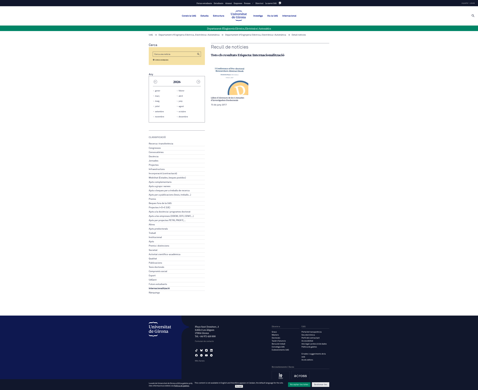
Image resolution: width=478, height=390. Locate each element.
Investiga (258, 16)
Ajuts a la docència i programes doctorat (169, 212)
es (465, 3)
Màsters (275, 335)
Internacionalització (159, 288)
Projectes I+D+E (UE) (159, 207)
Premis (152, 199)
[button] (198, 54)
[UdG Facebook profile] (196, 355)
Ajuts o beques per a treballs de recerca (169, 191)
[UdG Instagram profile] (206, 350)
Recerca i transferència (161, 144)
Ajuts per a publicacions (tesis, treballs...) (170, 195)
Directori (259, 3)
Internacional (289, 16)
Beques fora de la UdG (160, 203)
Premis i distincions (159, 246)
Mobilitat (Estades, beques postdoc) (167, 178)
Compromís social (158, 271)
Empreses (238, 3)
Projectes (154, 165)
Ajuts (151, 242)
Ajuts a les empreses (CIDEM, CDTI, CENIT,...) (171, 216)
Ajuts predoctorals (158, 229)
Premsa (247, 3)
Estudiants (218, 3)
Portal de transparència (311, 332)
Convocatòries (156, 152)
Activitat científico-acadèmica (164, 254)
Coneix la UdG (189, 16)
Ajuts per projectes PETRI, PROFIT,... (167, 220)
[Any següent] (198, 81)
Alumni (228, 3)
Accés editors (307, 360)
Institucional (155, 237)
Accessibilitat (307, 341)
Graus (274, 332)
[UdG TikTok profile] (196, 350)
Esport (152, 276)
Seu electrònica (308, 335)
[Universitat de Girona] (160, 330)
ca (472, 3)
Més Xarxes (200, 361)
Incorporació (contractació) (163, 173)
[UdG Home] (239, 16)
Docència (153, 156)
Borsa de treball (278, 344)
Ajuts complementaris (160, 182)
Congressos (155, 148)
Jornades (153, 161)
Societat (153, 250)
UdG (151, 35)
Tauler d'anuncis (279, 341)
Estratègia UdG (278, 347)
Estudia (205, 16)
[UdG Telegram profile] (211, 355)
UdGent (153, 280)
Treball (152, 233)
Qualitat (153, 259)
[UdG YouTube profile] (206, 355)
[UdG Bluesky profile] (201, 350)
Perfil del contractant (310, 338)
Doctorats (276, 338)
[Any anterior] (155, 81)
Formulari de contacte (204, 341)
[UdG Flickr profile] (201, 355)
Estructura (218, 16)
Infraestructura (157, 169)
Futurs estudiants (204, 3)
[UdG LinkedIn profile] (211, 350)
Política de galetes (309, 347)
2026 (177, 82)
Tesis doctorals (156, 267)
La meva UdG (271, 3)
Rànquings (154, 293)
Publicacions (155, 263)
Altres (152, 225)
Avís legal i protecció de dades (314, 344)
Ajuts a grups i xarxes (159, 186)
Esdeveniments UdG (280, 350)
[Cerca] (473, 15)
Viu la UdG (272, 16)
